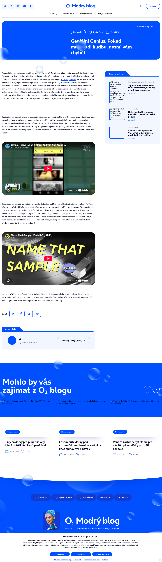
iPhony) (72, 79)
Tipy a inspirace (105, 13)
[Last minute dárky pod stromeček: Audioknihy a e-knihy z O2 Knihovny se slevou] (81, 428)
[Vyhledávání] (141, 6)
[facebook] (11, 6)
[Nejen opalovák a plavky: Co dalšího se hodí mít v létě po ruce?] (132, 114)
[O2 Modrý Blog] (81, 6)
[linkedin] (31, 6)
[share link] (37, 314)
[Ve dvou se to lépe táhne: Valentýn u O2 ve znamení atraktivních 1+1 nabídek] (132, 132)
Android (64, 79)
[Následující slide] (156, 389)
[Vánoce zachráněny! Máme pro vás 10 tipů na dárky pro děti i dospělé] (135, 428)
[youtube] (24, 6)
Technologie (68, 13)
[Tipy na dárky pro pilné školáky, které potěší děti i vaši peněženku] (27, 426)
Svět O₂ (53, 13)
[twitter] (18, 6)
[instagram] (4, 6)
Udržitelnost (86, 13)
